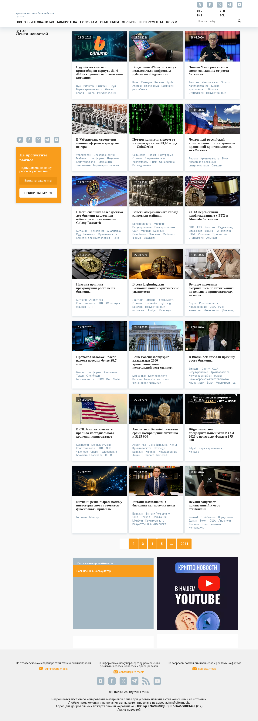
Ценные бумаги (101, 444)
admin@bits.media (56, 668)
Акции (136, 455)
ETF (91, 306)
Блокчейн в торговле (89, 455)
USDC (100, 379)
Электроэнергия (104, 154)
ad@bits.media (207, 668)
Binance (213, 89)
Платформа (151, 85)
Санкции (146, 82)
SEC (108, 448)
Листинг (194, 524)
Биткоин (102, 86)
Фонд (173, 444)
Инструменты (151, 22)
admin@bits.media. (177, 702)
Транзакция (96, 230)
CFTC (108, 455)
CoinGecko (138, 154)
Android (137, 85)
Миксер (94, 517)
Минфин (137, 520)
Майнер (146, 230)
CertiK (116, 379)
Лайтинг (137, 299)
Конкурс (194, 451)
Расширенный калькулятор (93, 570)
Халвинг (151, 451)
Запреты (154, 234)
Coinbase (204, 234)
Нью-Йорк (89, 234)
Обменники (109, 22)
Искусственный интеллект (205, 375)
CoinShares (139, 234)
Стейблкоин (196, 92)
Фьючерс (82, 451)
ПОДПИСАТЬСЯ (36, 193)
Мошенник (139, 375)
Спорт (94, 451)
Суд (78, 86)
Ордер (91, 93)
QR (199, 706)
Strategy (159, 448)
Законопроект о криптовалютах (209, 379)
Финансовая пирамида (146, 382)
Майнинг (81, 158)
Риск (154, 161)
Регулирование (107, 93)
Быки (210, 382)
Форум (171, 22)
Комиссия (195, 310)
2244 (184, 544)
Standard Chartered (155, 455)
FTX (199, 227)
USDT (192, 234)
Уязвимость (140, 161)
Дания (193, 520)
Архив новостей (129, 709)
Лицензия (113, 158)
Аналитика (114, 230)
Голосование (109, 451)
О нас (21, 31)
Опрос (193, 303)
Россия (159, 82)
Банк (135, 82)
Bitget (192, 448)
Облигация (113, 303)
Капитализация (199, 85)
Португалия (225, 517)
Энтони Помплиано (158, 513)
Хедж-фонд (225, 227)
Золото (225, 82)
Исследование (141, 165)
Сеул (113, 86)
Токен (80, 375)
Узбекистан (83, 154)
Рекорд (145, 517)
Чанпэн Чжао (210, 82)
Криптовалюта (85, 161)
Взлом (152, 154)
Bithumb (88, 86)
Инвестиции (211, 310)
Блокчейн (151, 303)
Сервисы (129, 22)
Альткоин (212, 237)
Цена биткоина (158, 444)
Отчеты (137, 158)
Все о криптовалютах (35, 22)
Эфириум (165, 310)
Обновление (167, 161)
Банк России (152, 379)
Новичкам (88, 22)
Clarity (206, 368)
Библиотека (67, 22)
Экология (149, 237)
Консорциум (196, 527)
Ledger (152, 310)
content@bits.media (131, 671)
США (135, 230)
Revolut (193, 517)
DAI (108, 379)
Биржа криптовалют (89, 89)
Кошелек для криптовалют (93, 237)
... (171, 544)
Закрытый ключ (155, 158)
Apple (169, 82)
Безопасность (85, 379)
